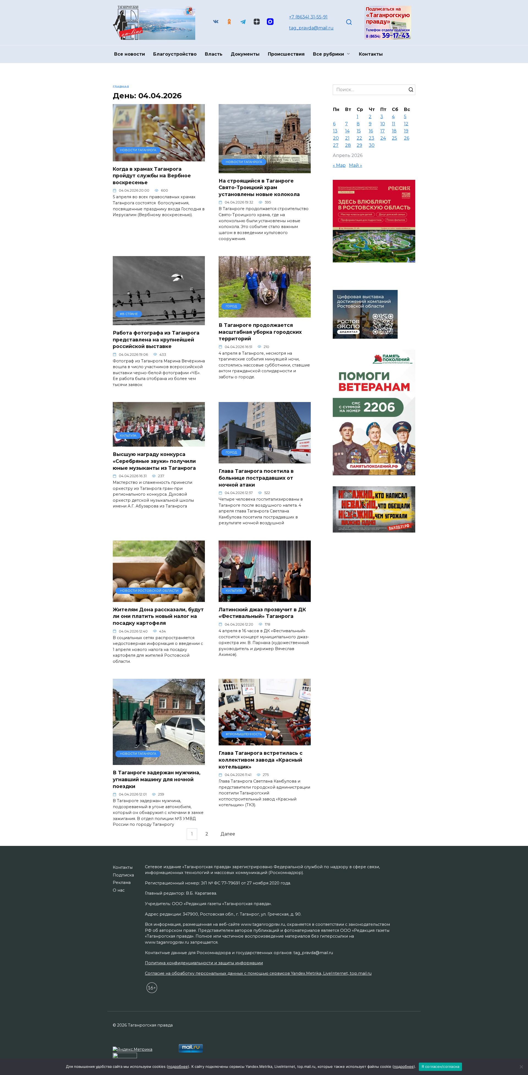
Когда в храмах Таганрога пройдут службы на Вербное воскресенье (152, 175)
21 (347, 138)
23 (371, 138)
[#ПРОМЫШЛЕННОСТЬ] (265, 742)
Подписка (123, 875)
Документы (245, 54)
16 (371, 131)
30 (372, 145)
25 (394, 138)
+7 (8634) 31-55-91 (308, 17)
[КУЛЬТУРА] (159, 443)
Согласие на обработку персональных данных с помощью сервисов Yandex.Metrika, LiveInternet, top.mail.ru (258, 973)
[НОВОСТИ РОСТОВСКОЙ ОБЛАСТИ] (159, 598)
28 (348, 145)
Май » (355, 165)
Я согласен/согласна (441, 1066)
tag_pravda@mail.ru (311, 28)
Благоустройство (175, 54)
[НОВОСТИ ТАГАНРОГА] (159, 158)
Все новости (129, 54)
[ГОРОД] (265, 314)
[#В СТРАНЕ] (159, 321)
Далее (228, 834)
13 (335, 131)
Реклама (122, 882)
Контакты (371, 54)
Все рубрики (328, 54)
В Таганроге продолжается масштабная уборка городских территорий (260, 331)
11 (393, 123)
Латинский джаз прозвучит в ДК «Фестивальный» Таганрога (262, 613)
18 (394, 131)
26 (406, 138)
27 (336, 145)
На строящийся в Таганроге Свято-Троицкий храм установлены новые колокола (259, 187)
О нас (119, 890)
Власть (213, 54)
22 (359, 138)
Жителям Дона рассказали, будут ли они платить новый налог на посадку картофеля (158, 616)
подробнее (178, 1066)
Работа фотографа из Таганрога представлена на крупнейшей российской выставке (156, 339)
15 (359, 131)
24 (383, 138)
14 (347, 131)
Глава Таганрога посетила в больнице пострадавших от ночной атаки (256, 477)
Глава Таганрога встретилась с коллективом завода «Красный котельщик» (260, 759)
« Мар (339, 165)
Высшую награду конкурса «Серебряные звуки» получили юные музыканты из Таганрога (154, 461)
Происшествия (286, 54)
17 (382, 131)
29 (359, 145)
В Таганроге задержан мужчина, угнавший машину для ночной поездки (156, 779)
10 (382, 123)
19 (406, 131)
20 (336, 138)
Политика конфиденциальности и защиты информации (204, 962)
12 (406, 123)
